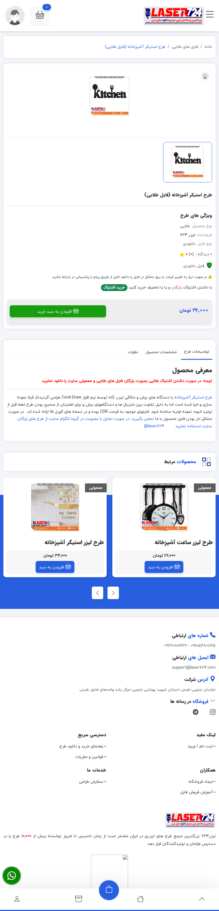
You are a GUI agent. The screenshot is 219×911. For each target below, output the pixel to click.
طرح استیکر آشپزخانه (193, 397)
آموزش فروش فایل (196, 792)
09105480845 (203, 645)
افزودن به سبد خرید (54, 311)
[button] (40, 16)
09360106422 (175, 645)
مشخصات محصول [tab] (161, 352)
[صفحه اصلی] (140, 900)
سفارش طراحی (91, 781)
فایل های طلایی (185, 47)
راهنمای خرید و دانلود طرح (81, 746)
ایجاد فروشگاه (200, 781)
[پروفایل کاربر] (17, 900)
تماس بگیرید (142, 419)
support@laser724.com (194, 667)
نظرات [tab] (133, 352)
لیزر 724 (187, 235)
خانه (208, 47)
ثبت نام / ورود (200, 746)
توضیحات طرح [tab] (196, 351)
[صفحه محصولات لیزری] (78, 900)
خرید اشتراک (114, 287)
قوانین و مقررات (89, 757)
